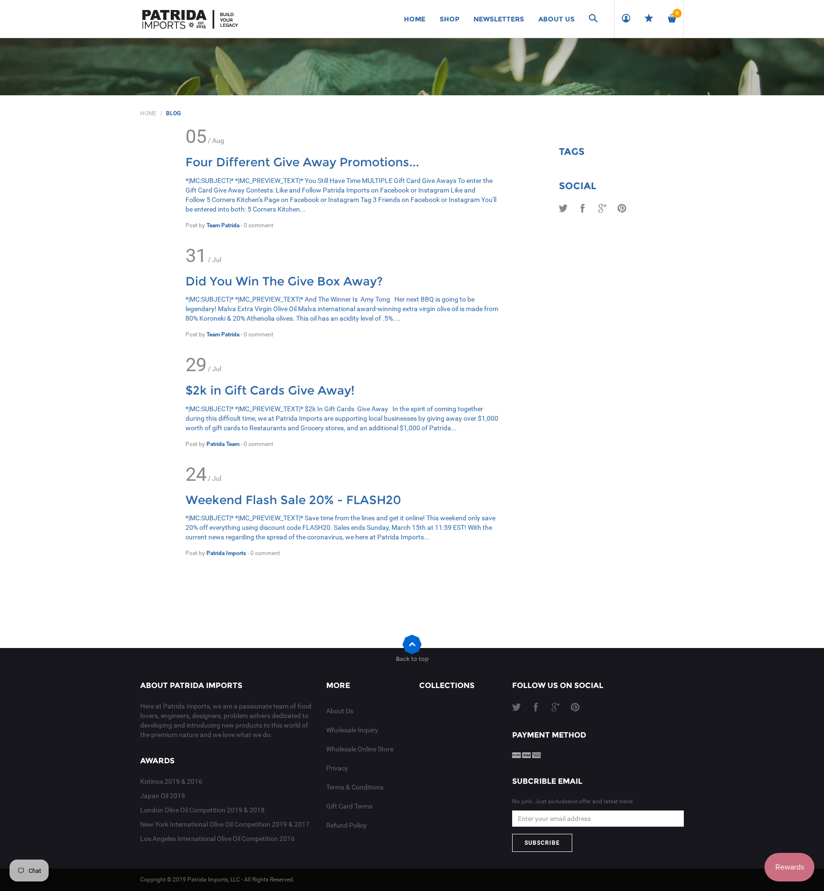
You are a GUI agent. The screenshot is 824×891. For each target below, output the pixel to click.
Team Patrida (223, 225)
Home (148, 113)
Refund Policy (346, 825)
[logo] (190, 19)
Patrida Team (223, 444)
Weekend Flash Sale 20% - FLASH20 (293, 500)
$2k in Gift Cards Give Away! (269, 390)
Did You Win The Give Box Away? (284, 281)
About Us (339, 711)
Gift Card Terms (349, 806)
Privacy (337, 768)
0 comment (258, 225)
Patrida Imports (226, 553)
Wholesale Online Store (359, 749)
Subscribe (542, 843)
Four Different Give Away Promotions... (302, 162)
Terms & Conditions (354, 787)
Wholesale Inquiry (352, 730)
